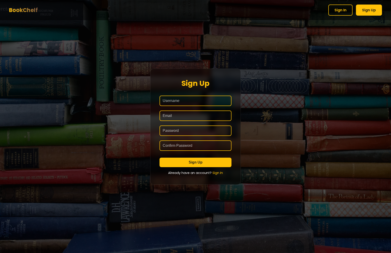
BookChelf (23, 10)
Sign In (340, 10)
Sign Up (369, 10)
